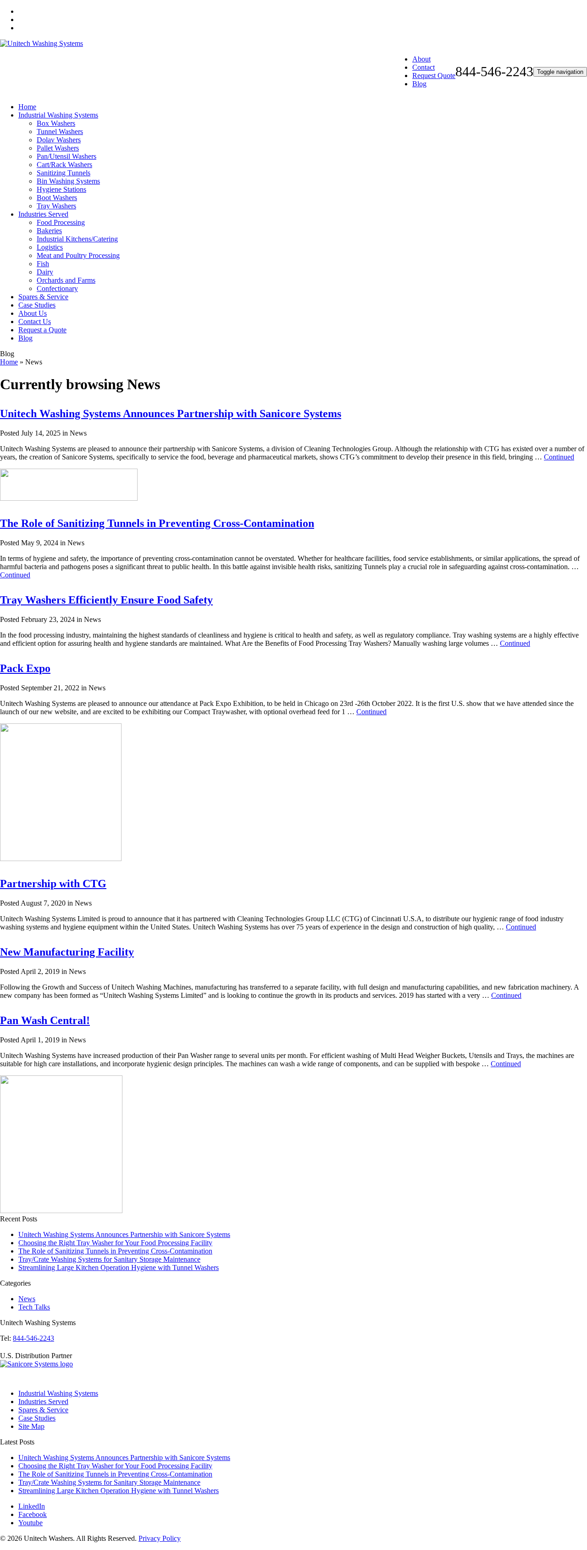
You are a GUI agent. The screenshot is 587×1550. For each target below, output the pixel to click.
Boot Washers (57, 197)
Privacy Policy (159, 1538)
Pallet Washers (58, 148)
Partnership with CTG (53, 884)
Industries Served (43, 214)
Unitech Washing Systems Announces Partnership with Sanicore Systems (170, 414)
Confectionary (57, 288)
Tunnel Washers (60, 131)
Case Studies (36, 305)
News (26, 1299)
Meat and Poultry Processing (78, 255)
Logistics (50, 247)
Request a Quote (42, 330)
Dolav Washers (59, 140)
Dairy (45, 272)
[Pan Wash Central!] (61, 1210)
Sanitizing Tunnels (63, 173)
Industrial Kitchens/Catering (77, 239)
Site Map (31, 1426)
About (421, 59)
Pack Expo (25, 668)
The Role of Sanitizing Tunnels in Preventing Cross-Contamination (157, 523)
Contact (423, 67)
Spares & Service (43, 297)
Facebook (32, 1514)
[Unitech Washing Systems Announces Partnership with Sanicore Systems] (69, 498)
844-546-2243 (33, 1338)
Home (27, 107)
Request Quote (433, 75)
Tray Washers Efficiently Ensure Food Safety (106, 600)
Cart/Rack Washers (64, 164)
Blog (419, 84)
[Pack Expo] (61, 858)
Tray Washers (56, 206)
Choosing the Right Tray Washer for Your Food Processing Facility (115, 1243)
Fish (43, 264)
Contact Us (34, 321)
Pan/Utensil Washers (66, 156)
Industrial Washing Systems (58, 115)
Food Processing (61, 222)
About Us (32, 313)
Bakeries (49, 231)
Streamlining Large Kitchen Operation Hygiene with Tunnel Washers (118, 1267)
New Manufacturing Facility (67, 952)
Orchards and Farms (66, 280)
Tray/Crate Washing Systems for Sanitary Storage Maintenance (109, 1259)
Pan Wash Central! (45, 1020)
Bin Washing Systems (68, 181)
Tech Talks (34, 1307)
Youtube (30, 1523)
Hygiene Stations (61, 189)
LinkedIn (31, 1506)
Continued (559, 457)
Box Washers (56, 123)
